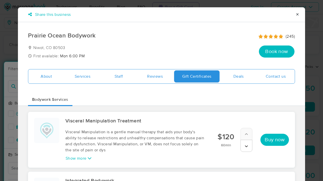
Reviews (155, 76)
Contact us (276, 76)
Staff (119, 76)
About (46, 76)
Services (82, 76)
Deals (238, 76)
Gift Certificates (196, 76)
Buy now (275, 139)
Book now (276, 51)
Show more (77, 158)
